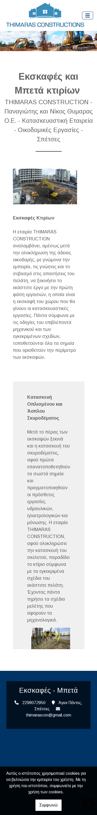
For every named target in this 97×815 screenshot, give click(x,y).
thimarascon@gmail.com (48, 715)
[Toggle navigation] (87, 16)
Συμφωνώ (48, 805)
